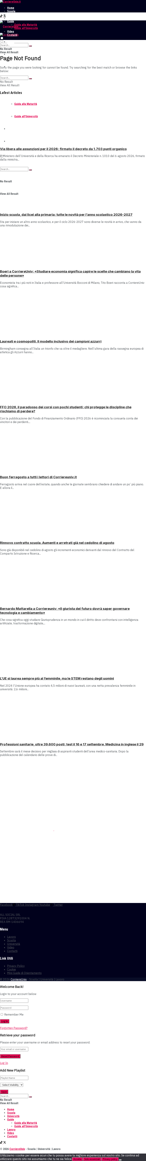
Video (10, 947)
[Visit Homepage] (10, 1)
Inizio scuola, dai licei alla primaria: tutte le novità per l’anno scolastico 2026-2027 (66, 215)
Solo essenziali (92, 1159)
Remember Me (14, 1014)
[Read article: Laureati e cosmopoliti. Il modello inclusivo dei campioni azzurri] (73, 313)
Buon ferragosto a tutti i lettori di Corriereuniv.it (38, 477)
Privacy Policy (16, 966)
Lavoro (11, 18)
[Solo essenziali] (120, 1159)
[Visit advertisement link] (27, 829)
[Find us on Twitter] (4, 16)
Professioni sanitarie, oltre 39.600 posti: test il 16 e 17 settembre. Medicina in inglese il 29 (72, 744)
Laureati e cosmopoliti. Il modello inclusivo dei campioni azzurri (50, 341)
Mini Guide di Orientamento (24, 973)
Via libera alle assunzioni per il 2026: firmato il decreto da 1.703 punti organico (63, 149)
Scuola (11, 11)
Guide (10, 1119)
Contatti (12, 951)
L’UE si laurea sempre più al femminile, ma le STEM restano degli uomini (57, 678)
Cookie (11, 969)
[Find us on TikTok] (1, 16)
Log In (4, 1063)
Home (10, 8)
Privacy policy (110, 1159)
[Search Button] (30, 46)
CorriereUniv (19, 979)
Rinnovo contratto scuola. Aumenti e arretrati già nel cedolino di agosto (57, 543)
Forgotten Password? (13, 1028)
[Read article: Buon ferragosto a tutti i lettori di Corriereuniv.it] (73, 449)
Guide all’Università (26, 28)
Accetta (77, 1159)
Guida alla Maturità (25, 24)
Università (13, 14)
